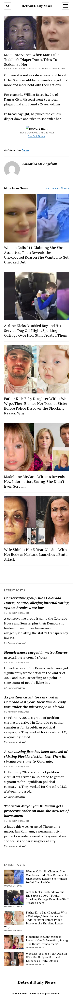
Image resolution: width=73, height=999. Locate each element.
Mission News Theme (24, 993)
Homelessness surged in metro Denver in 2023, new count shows (36, 655)
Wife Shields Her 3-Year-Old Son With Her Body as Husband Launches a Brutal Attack (36, 554)
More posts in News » (57, 187)
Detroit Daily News (37, 6)
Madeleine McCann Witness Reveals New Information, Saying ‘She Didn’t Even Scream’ (34, 481)
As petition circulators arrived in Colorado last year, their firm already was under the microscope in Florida (35, 702)
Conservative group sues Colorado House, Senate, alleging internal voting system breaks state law (36, 602)
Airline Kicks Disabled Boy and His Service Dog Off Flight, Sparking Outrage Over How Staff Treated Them (35, 330)
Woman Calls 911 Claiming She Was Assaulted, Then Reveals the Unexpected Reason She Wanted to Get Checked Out (36, 254)
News (25, 150)
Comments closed (16, 643)
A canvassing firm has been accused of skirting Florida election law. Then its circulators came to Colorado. (35, 756)
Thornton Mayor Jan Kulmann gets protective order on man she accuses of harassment (36, 810)
